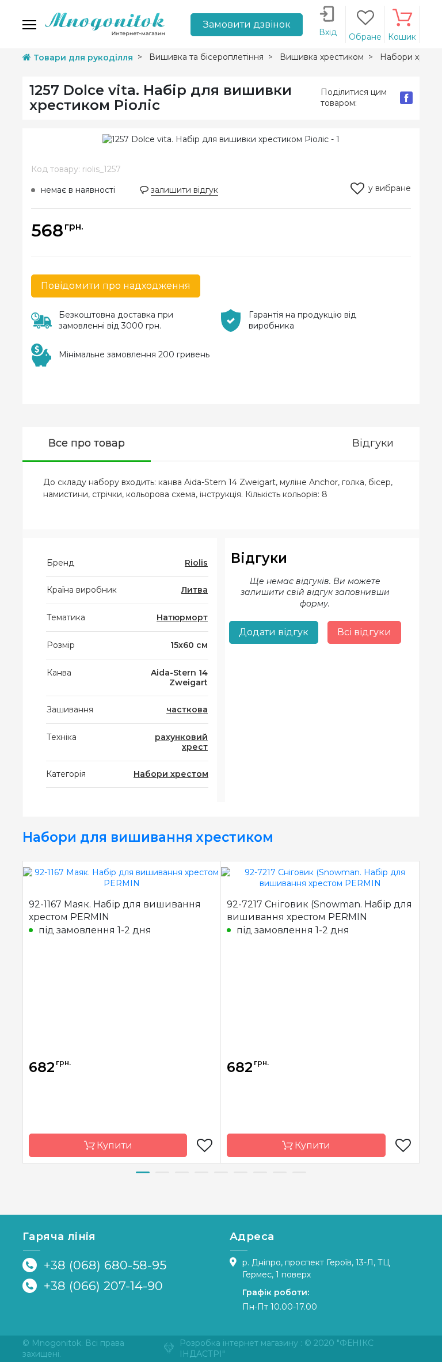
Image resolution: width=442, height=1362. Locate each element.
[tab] (86, 444)
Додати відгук (273, 632)
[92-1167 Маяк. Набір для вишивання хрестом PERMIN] (121, 877)
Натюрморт (182, 617)
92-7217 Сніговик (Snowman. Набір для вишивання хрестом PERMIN (319, 910)
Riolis (196, 563)
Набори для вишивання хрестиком (147, 837)
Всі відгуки (364, 632)
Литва (194, 590)
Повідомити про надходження (115, 285)
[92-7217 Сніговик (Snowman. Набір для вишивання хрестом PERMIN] (320, 877)
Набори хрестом (171, 774)
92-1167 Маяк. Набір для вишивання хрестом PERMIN (115, 910)
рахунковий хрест (181, 742)
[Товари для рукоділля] (105, 23)
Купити (113, 1145)
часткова (187, 709)
